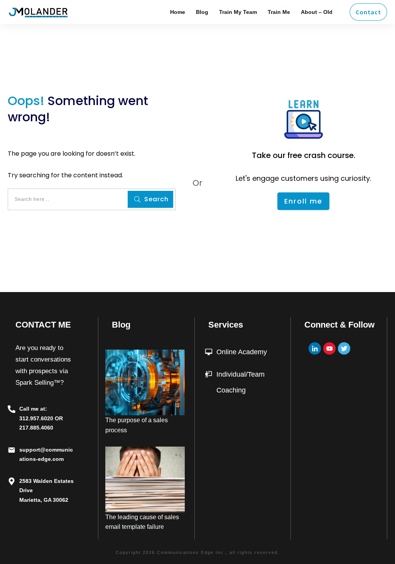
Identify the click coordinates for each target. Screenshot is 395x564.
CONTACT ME (43, 325)
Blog (121, 325)
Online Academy (241, 352)
